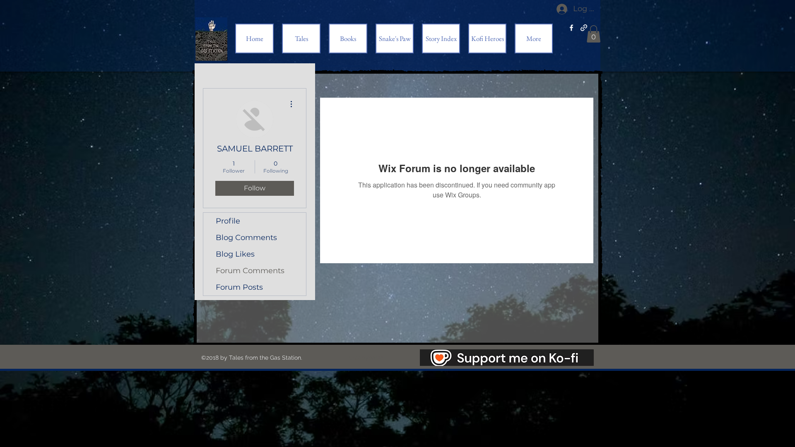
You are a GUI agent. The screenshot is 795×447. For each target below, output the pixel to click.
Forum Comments (250, 270)
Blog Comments (246, 237)
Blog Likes (235, 254)
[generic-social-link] (584, 28)
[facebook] (571, 28)
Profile (228, 221)
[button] (593, 34)
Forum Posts (239, 287)
